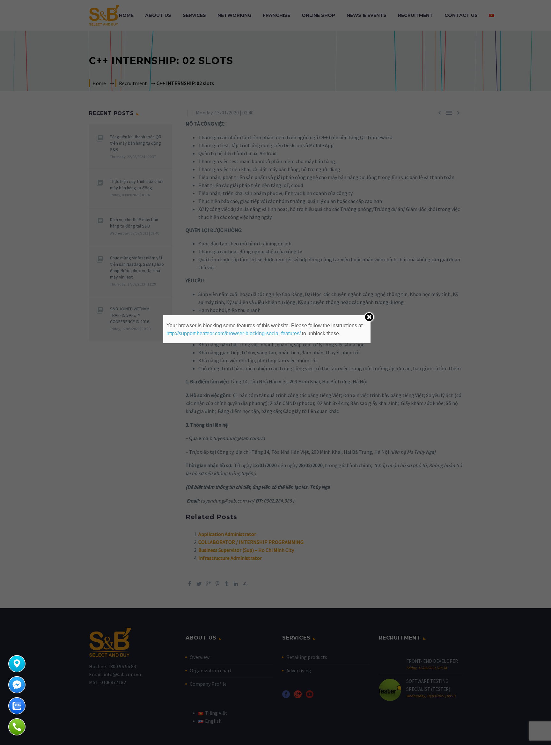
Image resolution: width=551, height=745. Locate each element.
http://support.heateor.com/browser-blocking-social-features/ (233, 333)
